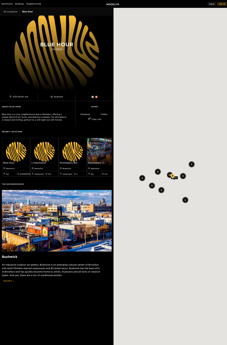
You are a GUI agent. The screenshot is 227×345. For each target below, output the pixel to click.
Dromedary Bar (69, 163)
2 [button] (191, 164)
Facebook (85, 114)
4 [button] (142, 178)
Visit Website (57, 49)
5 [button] (183, 176)
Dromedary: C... (97, 163)
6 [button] (152, 185)
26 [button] (170, 175)
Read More (7, 281)
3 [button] (161, 190)
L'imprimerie (39, 163)
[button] (212, 4)
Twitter (104, 114)
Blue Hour (9, 163)
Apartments (7, 4)
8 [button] (157, 171)
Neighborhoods (33, 4)
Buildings (19, 4)
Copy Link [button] (96, 119)
